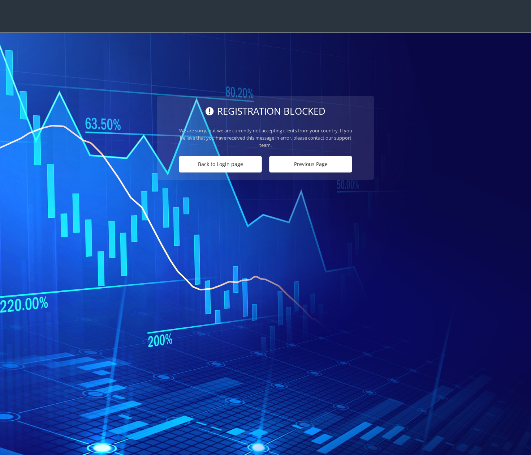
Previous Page (311, 164)
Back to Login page (220, 164)
